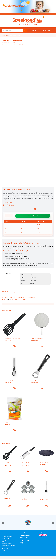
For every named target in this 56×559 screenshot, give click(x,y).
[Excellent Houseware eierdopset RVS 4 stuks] (28, 487)
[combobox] (12, 30)
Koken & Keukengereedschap (16, 44)
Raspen (23, 44)
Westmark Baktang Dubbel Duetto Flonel (12, 338)
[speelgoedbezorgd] (27, 17)
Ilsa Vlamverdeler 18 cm (45, 463)
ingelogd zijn (8, 299)
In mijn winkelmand (33, 216)
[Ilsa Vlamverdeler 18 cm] (46, 453)
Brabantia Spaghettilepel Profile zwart (45, 497)
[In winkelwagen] (14, 346)
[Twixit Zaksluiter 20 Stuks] (14, 408)
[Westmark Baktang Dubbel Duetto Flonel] (14, 324)
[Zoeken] (25, 30)
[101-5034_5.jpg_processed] (28, 117)
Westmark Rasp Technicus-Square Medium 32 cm (27, 463)
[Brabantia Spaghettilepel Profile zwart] (46, 487)
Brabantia (9, 44)
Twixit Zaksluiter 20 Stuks (9, 423)
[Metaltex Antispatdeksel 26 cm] (41, 324)
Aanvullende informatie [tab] (8, 274)
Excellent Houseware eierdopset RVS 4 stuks (26, 497)
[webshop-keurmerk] (43, 534)
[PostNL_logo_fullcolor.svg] (43, 16)
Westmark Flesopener (35, 380)
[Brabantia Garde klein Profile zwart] (14, 366)
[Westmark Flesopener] (41, 366)
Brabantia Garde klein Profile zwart (10, 380)
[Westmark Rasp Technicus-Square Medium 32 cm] (28, 453)
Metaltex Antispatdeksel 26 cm (37, 338)
